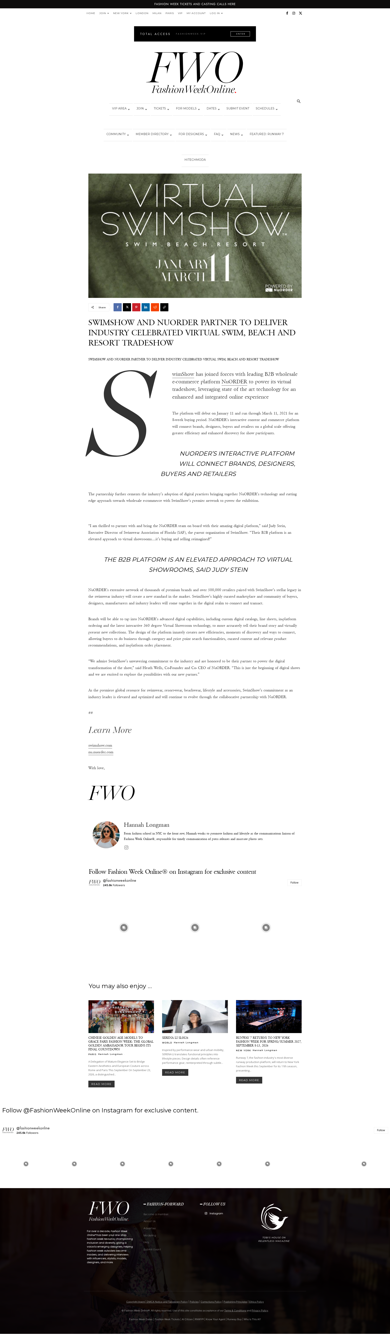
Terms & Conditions (235, 1310)
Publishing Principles (235, 1301)
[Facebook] (287, 13)
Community (116, 134)
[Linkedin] (146, 307)
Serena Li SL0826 (175, 1038)
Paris (170, 13)
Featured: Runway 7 (267, 134)
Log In (215, 13)
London (142, 13)
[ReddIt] (155, 307)
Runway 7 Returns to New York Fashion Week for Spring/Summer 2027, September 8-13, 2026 (268, 1041)
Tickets (160, 108)
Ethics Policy (256, 1301)
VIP (180, 13)
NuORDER (234, 381)
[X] (300, 13)
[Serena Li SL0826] (195, 1016)
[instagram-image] (123, 927)
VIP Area (119, 108)
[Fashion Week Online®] (195, 74)
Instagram (216, 1213)
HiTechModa (195, 160)
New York (121, 13)
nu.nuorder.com (100, 752)
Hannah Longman (146, 825)
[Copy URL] (164, 307)
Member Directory (152, 134)
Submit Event (237, 108)
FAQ (217, 134)
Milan (157, 13)
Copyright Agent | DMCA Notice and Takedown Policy (157, 1301)
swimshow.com (100, 745)
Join (102, 13)
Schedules (265, 108)
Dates (212, 108)
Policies (194, 1301)
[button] (298, 102)
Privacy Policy (260, 1310)
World (167, 1042)
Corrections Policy (211, 1301)
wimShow (183, 374)
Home (91, 13)
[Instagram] (294, 13)
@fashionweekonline (119, 880)
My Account (196, 13)
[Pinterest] (136, 307)
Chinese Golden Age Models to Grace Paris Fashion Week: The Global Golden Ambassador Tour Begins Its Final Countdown (121, 1043)
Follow (294, 882)
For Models (186, 108)
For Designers (191, 134)
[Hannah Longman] (106, 836)
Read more (101, 1084)
